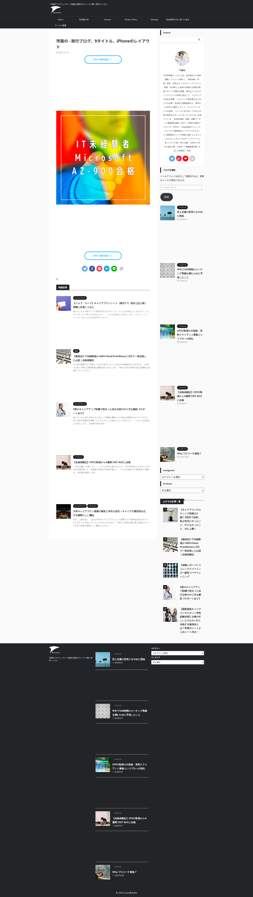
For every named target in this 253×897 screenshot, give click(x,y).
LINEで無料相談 (101, 59)
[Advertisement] (103, 87)
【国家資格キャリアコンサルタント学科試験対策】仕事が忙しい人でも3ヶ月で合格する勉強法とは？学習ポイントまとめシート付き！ (190, 620)
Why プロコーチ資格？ (189, 453)
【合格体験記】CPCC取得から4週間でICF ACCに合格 (102, 462)
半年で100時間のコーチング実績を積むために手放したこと (190, 273)
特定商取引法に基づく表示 (177, 19)
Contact (107, 19)
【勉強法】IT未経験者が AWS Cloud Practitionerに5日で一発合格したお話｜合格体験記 (190, 547)
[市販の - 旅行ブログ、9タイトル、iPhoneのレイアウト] (107, 269)
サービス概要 (60, 25)
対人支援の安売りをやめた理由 (128, 659)
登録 (166, 196)
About (60, 19)
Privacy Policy (131, 19)
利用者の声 (84, 19)
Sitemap (154, 19)
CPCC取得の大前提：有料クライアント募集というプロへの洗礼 (190, 334)
